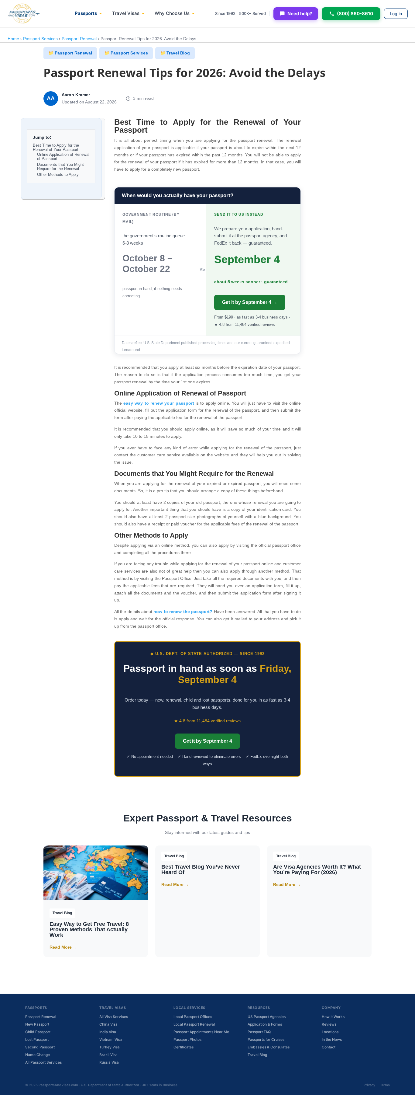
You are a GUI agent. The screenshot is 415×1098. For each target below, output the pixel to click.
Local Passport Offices (192, 1016)
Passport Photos (187, 1039)
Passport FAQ (259, 1032)
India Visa (107, 1032)
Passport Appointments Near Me (201, 1032)
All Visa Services (113, 1016)
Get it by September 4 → (249, 302)
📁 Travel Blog (175, 53)
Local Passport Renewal (194, 1024)
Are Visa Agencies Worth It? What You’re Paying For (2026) (317, 869)
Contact (328, 1047)
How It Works (333, 1016)
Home (13, 38)
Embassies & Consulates (269, 1047)
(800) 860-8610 (355, 13)
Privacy (369, 1085)
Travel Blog (257, 1054)
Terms (385, 1085)
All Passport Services (43, 1062)
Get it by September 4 (207, 741)
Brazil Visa (108, 1054)
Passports (86, 13)
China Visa (108, 1024)
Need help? (299, 13)
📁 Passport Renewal (70, 53)
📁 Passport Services (126, 53)
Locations (330, 1032)
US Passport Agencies (267, 1016)
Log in (396, 13)
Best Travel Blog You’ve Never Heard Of (200, 869)
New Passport (37, 1024)
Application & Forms (265, 1024)
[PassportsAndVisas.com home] (23, 13)
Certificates (183, 1047)
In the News (332, 1039)
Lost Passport (37, 1039)
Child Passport (37, 1032)
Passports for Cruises (266, 1039)
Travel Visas (125, 13)
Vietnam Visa (110, 1039)
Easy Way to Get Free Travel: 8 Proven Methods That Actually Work (89, 929)
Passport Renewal (79, 38)
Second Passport (40, 1047)
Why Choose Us (172, 13)
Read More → (63, 947)
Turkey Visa (109, 1047)
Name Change (37, 1054)
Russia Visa (109, 1062)
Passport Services (40, 38)
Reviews (329, 1024)
